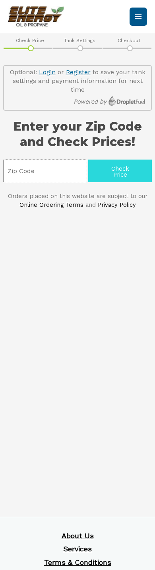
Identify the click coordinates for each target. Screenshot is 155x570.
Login (47, 72)
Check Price (30, 40)
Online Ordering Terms (51, 204)
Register (78, 72)
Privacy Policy (117, 204)
